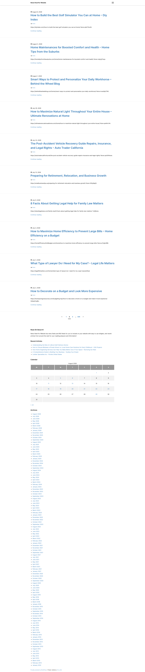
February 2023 (37, 512)
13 (72, 383)
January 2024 (37, 487)
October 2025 (37, 437)
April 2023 (36, 508)
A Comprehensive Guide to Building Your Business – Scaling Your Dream (55, 352)
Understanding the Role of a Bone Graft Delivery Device (50, 345)
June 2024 (36, 475)
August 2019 (37, 595)
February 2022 (37, 541)
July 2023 (36, 501)
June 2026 (36, 419)
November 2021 (38, 548)
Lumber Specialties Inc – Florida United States (47, 354)
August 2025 (37, 442)
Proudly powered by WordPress (39, 670)
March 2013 (36, 660)
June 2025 (36, 447)
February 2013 (37, 663)
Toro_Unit (59, 670)
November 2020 (38, 576)
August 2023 (37, 498)
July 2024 (36, 473)
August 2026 (37, 414)
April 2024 (36, 480)
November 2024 (38, 463)
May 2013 (36, 656)
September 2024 (38, 468)
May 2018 (36, 597)
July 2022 (36, 529)
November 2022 (38, 519)
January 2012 (37, 665)
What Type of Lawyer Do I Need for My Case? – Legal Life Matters (72, 263)
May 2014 (36, 627)
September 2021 (38, 552)
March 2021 (36, 566)
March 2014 (36, 632)
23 (108, 389)
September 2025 (38, 440)
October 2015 (37, 609)
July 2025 (36, 444)
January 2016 (37, 604)
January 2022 (37, 543)
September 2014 (38, 618)
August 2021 (37, 555)
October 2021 (37, 550)
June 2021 (36, 559)
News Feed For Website (38, 3)
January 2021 (37, 571)
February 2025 (37, 456)
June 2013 (36, 653)
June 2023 (36, 503)
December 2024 (38, 461)
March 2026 (36, 426)
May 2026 (36, 421)
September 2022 (38, 524)
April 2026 (36, 423)
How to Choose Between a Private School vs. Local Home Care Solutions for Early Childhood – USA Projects (67, 347)
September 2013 (38, 646)
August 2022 (37, 527)
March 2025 (36, 454)
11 (48, 383)
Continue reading (36, 31)
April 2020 (36, 592)
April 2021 (36, 564)
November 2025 (38, 435)
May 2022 (36, 534)
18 (48, 389)
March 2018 (36, 602)
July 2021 (36, 557)
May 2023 (36, 505)
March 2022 (36, 538)
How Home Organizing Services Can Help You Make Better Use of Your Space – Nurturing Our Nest (64, 350)
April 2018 (36, 599)
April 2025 (36, 451)
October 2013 (37, 644)
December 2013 (38, 639)
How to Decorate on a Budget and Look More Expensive (66, 291)
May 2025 (36, 449)
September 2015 (38, 611)
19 (60, 389)
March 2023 (36, 510)
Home (33, 23)
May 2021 (36, 562)
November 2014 (38, 613)
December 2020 (38, 573)
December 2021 (38, 545)
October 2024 (37, 465)
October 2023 (37, 494)
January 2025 (37, 458)
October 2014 (37, 616)
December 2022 (38, 517)
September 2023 (38, 496)
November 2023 (38, 491)
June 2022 (36, 531)
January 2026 (37, 430)
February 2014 (37, 635)
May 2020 (36, 590)
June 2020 (36, 588)
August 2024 (37, 470)
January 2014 (37, 637)
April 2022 (36, 536)
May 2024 (36, 477)
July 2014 (36, 623)
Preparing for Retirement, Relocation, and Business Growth (68, 175)
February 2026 (37, 428)
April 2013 (36, 658)
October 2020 (37, 578)
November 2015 (38, 606)
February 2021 (37, 569)
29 (96, 394)
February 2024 (37, 484)
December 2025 (38, 433)
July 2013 (36, 651)
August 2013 (37, 649)
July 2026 (36, 416)
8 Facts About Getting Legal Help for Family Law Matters (67, 203)
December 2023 (38, 489)
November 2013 (38, 642)
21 (84, 389)
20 (72, 389)
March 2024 (36, 482)
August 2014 (37, 620)
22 (96, 389)
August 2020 (37, 583)
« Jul (32, 405)
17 (36, 389)
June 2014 (36, 625)
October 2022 (37, 522)
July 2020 (36, 585)
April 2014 (36, 630)
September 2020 (38, 581)
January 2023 (37, 515)
